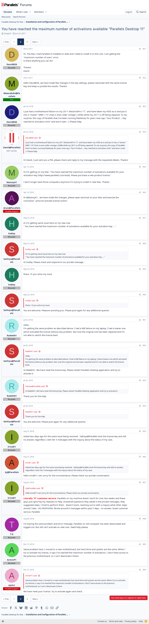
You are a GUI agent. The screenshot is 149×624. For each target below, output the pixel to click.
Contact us (102, 621)
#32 (144, 345)
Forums (8, 11)
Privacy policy (130, 621)
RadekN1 (30, 369)
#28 (144, 243)
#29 (144, 269)
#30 (144, 294)
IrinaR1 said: (30, 462)
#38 (144, 518)
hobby (29, 262)
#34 (144, 406)
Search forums (19, 16)
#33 (144, 380)
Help (141, 621)
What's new (22, 11)
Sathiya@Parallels (88, 436)
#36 (144, 457)
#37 (144, 482)
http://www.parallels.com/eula (54, 175)
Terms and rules (116, 621)
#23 (144, 106)
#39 (144, 544)
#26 (144, 192)
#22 (144, 78)
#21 (144, 49)
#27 (144, 218)
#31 (144, 320)
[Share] (140, 49)
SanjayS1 (7, 33)
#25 (144, 167)
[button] (30, 12)
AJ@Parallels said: (32, 488)
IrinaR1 (33, 475)
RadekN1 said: (31, 351)
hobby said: (30, 249)
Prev (7, 42)
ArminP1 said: (31, 575)
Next (34, 42)
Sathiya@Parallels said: (35, 386)
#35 (144, 431)
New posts (6, 16)
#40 (144, 569)
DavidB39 (34, 82)
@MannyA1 (32, 197)
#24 (144, 132)
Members (39, 11)
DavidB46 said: (31, 137)
